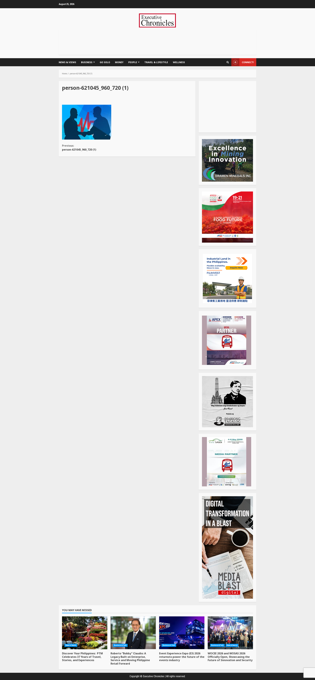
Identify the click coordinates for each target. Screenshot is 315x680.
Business (86, 62)
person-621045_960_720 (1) (79, 147)
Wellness (179, 62)
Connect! (248, 62)
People (132, 62)
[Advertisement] (157, 41)
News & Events (70, 645)
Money (119, 62)
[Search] (228, 62)
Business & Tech (120, 645)
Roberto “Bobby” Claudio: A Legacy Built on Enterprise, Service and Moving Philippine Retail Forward (133, 632)
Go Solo (105, 62)
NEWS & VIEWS (67, 62)
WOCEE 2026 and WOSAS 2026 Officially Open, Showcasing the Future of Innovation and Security (230, 632)
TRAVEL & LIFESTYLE (156, 62)
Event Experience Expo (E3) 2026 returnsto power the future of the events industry (181, 632)
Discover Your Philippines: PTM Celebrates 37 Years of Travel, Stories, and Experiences (84, 632)
